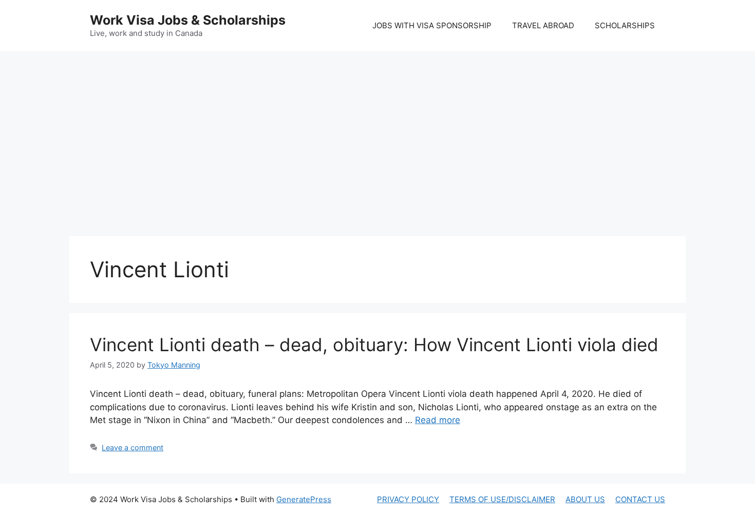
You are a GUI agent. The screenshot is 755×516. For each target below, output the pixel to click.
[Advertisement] (377, 133)
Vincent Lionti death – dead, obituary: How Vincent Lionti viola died (374, 344)
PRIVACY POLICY (408, 499)
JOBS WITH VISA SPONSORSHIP (432, 25)
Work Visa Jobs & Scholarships (188, 20)
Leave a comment (132, 447)
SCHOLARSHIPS (625, 25)
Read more (437, 420)
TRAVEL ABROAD (543, 25)
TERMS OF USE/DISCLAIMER (502, 499)
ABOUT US (585, 499)
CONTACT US (640, 499)
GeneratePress (303, 499)
